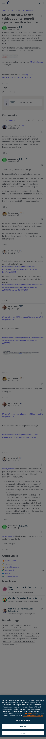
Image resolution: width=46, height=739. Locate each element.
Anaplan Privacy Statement (33, 716)
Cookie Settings (30, 713)
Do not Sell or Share (23, 720)
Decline (23, 726)
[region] (23, 716)
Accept (23, 733)
